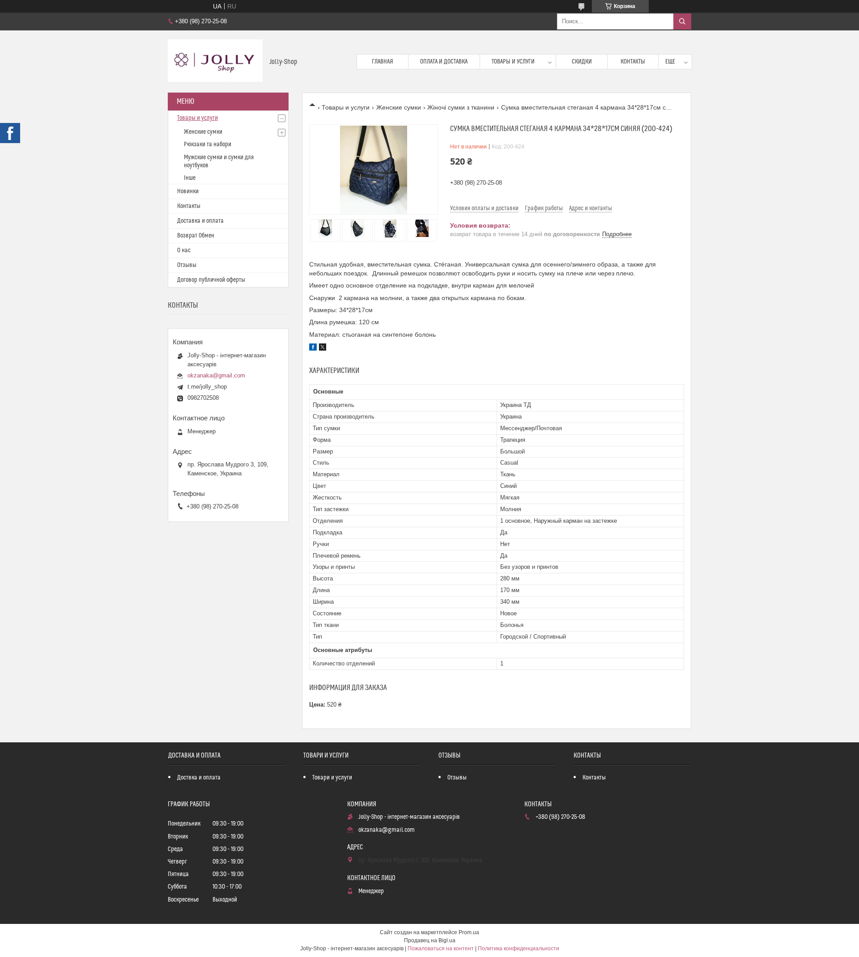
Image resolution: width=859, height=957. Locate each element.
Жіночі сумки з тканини (460, 107)
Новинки (188, 191)
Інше (190, 178)
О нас (184, 250)
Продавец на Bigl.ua (429, 940)
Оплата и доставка (444, 61)
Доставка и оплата (200, 220)
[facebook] (313, 348)
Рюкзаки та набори (207, 144)
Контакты (633, 61)
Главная (382, 61)
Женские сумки (398, 107)
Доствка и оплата (199, 777)
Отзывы (186, 265)
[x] (322, 348)
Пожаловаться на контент (441, 948)
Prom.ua (469, 932)
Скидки (582, 61)
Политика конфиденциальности (518, 948)
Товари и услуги (332, 777)
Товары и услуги (513, 61)
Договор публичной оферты (211, 280)
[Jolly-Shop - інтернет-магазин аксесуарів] (215, 61)
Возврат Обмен (195, 235)
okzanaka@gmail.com (216, 375)
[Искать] (682, 21)
